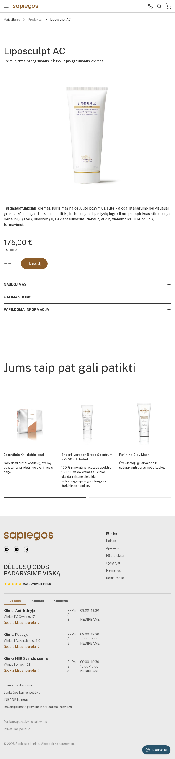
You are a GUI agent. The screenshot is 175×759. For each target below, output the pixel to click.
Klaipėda (61, 601)
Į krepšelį (34, 264)
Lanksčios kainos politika (22, 692)
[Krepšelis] (168, 6)
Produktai (35, 19)
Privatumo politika (17, 729)
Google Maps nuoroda (20, 623)
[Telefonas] (150, 6)
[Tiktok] (27, 549)
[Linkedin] (17, 549)
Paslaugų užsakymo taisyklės (25, 722)
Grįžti (11, 19)
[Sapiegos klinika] (25, 6)
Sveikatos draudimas (19, 685)
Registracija (115, 578)
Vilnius (15, 601)
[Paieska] (159, 6)
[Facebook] (7, 549)
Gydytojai (113, 563)
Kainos (111, 541)
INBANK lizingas (16, 699)
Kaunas (38, 601)
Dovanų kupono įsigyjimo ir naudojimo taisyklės (38, 707)
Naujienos (113, 570)
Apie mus (112, 548)
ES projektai (115, 555)
